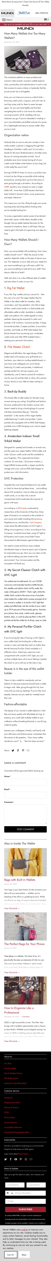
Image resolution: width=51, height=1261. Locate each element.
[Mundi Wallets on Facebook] (10, 1159)
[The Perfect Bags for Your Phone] (25, 927)
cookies (24, 1229)
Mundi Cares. (23, 1153)
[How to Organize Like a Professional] (25, 991)
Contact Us (8, 1097)
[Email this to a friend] (27, 750)
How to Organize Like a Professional (19, 1010)
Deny (24, 1255)
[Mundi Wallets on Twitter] (5, 1159)
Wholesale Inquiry (11, 1078)
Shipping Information (12, 1102)
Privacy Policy (9, 1117)
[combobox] (9, 1193)
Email (7, 789)
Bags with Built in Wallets (19, 880)
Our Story (8, 1063)
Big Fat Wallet (15, 288)
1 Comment (25, 1017)
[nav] (7, 20)
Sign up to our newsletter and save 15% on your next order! (25, 24)
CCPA (6, 1112)
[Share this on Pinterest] (22, 750)
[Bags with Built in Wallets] (25, 863)
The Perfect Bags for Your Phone (24, 944)
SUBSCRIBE (25, 1209)
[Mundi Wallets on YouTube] (16, 1159)
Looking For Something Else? (15, 1083)
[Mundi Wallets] (25, 28)
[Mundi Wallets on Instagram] (26, 1159)
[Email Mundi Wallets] (31, 1159)
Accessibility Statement (13, 1127)
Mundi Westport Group (13, 1073)
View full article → (12, 908)
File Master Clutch (18, 347)
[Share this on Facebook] (17, 750)
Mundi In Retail (10, 1068)
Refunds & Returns (11, 1107)
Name (7, 776)
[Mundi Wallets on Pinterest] (21, 1159)
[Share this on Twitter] (12, 750)
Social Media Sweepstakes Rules (16, 1132)
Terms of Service (10, 1122)
